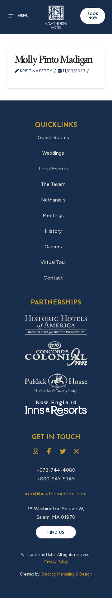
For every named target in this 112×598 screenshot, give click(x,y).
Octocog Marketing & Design (66, 574)
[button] (18, 16)
